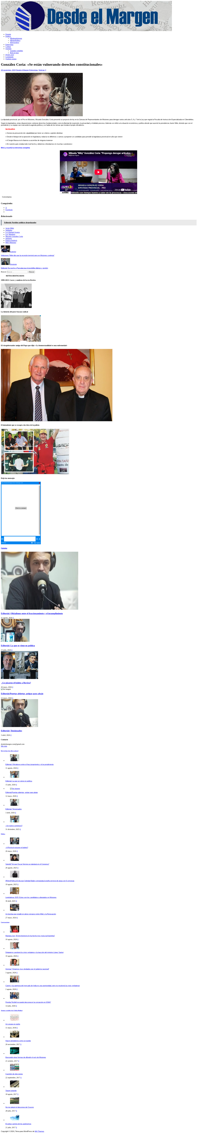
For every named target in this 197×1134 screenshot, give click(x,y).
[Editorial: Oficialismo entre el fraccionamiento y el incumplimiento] (14, 761)
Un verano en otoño (12, 1024)
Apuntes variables (16, 51)
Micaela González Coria (14, 236)
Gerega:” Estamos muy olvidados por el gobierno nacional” (27, 969)
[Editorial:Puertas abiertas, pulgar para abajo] (15, 789)
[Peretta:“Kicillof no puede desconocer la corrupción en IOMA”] (14, 998)
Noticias (42, 70)
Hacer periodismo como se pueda (18, 1041)
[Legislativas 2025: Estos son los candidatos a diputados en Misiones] (14, 893)
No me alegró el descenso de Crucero (19, 1107)
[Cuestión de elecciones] (14, 1070)
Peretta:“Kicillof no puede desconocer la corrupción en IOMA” (28, 1002)
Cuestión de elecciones (14, 1074)
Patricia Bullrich (11, 240)
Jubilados (8, 230)
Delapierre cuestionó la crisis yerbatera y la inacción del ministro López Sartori (34, 952)
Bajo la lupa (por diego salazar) (9, 750)
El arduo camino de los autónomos (18, 1124)
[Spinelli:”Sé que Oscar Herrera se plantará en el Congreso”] (14, 860)
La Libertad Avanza (12, 232)
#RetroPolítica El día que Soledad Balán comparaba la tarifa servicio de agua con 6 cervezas (39, 881)
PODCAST (9, 55)
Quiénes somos (10, 59)
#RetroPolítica (15, 40)
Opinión (8, 49)
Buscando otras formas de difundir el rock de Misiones (25, 1057)
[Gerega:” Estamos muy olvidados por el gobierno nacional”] (14, 965)
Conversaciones (5, 922)
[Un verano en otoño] (14, 1020)
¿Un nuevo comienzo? (13, 826)
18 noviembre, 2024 (8, 70)
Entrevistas (9, 45)
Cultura (8, 47)
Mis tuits (4, 746)
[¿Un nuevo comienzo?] (14, 822)
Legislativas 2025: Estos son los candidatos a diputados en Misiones (30, 897)
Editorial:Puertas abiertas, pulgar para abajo (22, 693)
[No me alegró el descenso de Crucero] (14, 1103)
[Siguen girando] (14, 1087)
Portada (8, 34)
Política (8, 36)
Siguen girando (11, 1091)
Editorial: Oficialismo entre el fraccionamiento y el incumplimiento (32, 613)
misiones (8, 238)
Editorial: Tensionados (11, 731)
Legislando (9, 57)
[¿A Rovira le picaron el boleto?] (14, 844)
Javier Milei (9, 228)
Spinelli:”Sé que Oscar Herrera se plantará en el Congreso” (27, 864)
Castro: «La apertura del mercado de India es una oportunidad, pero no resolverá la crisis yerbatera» (42, 986)
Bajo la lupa (14, 53)
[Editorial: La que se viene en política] (14, 777)
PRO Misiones (10, 243)
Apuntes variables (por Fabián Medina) (12, 1010)
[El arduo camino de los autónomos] (14, 1120)
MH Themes (39, 1131)
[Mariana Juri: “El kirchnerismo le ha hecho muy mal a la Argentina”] (14, 932)
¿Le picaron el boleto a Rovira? (16, 683)
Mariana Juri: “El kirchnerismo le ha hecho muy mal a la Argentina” (30, 936)
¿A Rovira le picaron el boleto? (16, 847)
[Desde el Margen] (86, 30)
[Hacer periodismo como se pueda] (14, 1037)
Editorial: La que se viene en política (18, 645)
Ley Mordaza (10, 234)
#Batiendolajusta (16, 38)
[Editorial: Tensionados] (14, 805)
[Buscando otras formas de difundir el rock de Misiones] (14, 1053)
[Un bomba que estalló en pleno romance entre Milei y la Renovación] (14, 910)
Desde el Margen (22, 70)
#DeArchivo (14, 42)
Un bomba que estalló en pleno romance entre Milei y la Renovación (30, 914)
